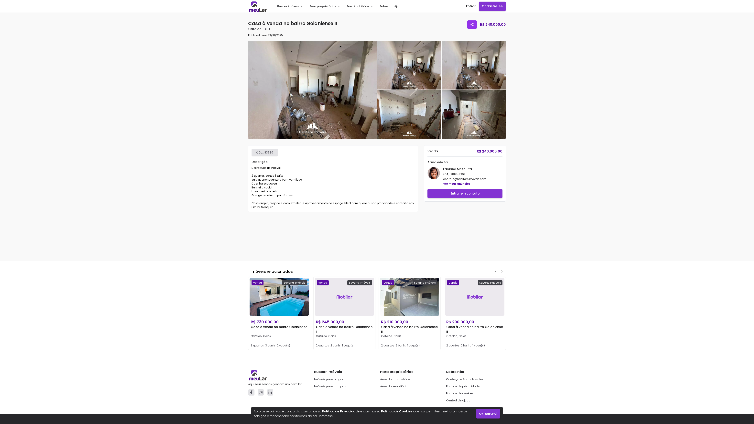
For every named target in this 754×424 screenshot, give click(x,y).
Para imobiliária (358, 6)
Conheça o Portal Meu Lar (464, 379)
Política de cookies (459, 393)
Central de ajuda (458, 400)
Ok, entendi (488, 413)
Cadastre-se (492, 6)
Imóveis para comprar (330, 386)
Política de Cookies (396, 411)
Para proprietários (322, 6)
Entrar (471, 6)
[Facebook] (251, 392)
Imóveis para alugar (328, 379)
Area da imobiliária (393, 386)
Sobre (384, 6)
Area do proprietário (395, 379)
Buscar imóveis (288, 6)
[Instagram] (261, 392)
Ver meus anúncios (456, 184)
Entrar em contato (465, 193)
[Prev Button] (495, 271)
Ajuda (398, 6)
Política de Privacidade (341, 411)
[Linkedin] (270, 392)
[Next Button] (501, 271)
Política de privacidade (462, 386)
